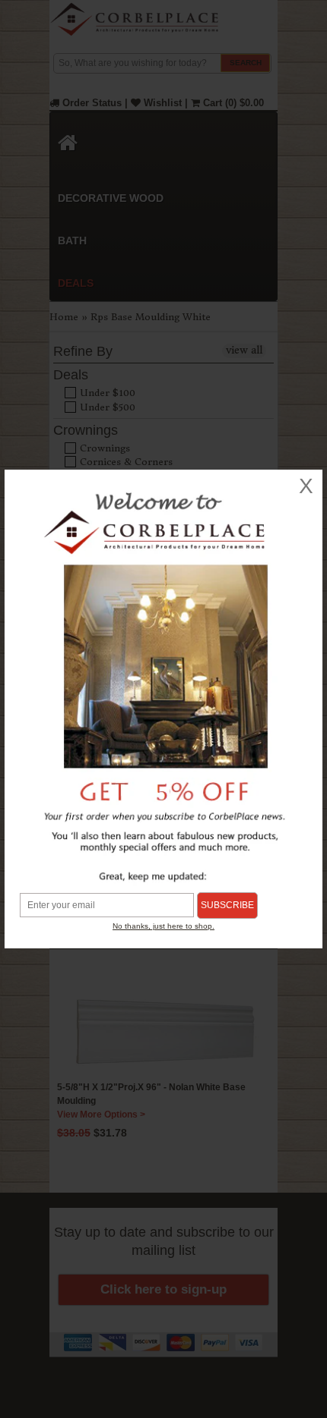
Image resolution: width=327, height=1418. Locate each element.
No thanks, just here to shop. (163, 926)
